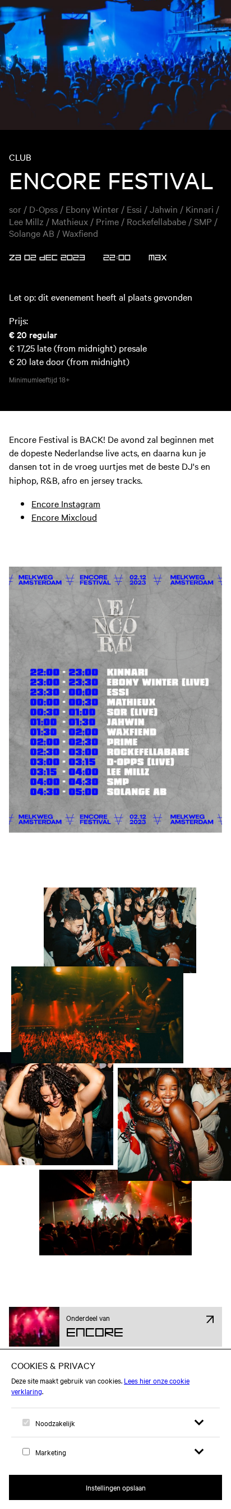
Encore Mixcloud (64, 517)
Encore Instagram (65, 503)
